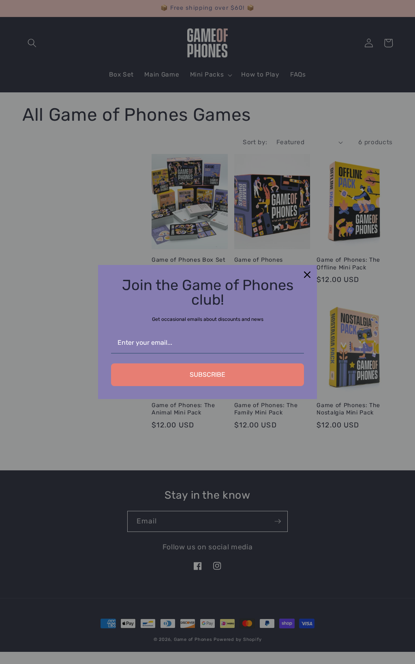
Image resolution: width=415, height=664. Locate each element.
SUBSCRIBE (207, 374)
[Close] (307, 274)
